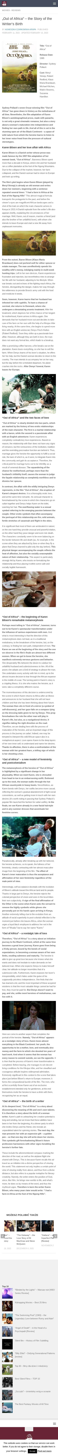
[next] (55, 1236)
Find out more (44, 1451)
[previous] (3, 1236)
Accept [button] (32, 1451)
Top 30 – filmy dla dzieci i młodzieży (31, 1366)
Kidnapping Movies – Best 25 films (31, 1302)
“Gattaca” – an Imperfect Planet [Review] (48, 1238)
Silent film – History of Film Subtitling (31, 1341)
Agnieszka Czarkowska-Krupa (20, 29)
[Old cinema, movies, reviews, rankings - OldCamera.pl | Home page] (5, 3)
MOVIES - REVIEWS (11, 10)
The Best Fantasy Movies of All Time (32, 1404)
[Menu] (54, 3)
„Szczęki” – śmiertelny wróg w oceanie (33, 1391)
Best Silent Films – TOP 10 (27, 1379)
